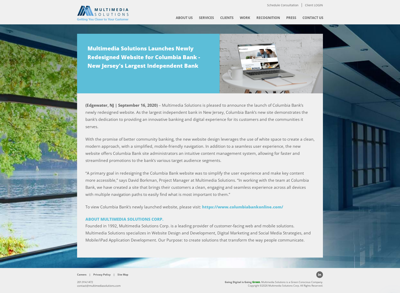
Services (206, 17)
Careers (81, 274)
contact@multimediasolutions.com (99, 286)
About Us (184, 17)
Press (291, 17)
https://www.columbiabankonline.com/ (242, 207)
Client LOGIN (314, 5)
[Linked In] (319, 274)
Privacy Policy (102, 274)
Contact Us (312, 17)
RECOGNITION (268, 17)
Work (245, 17)
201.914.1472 (85, 282)
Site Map (123, 274)
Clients (227, 17)
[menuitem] (184, 17)
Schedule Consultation (283, 5)
